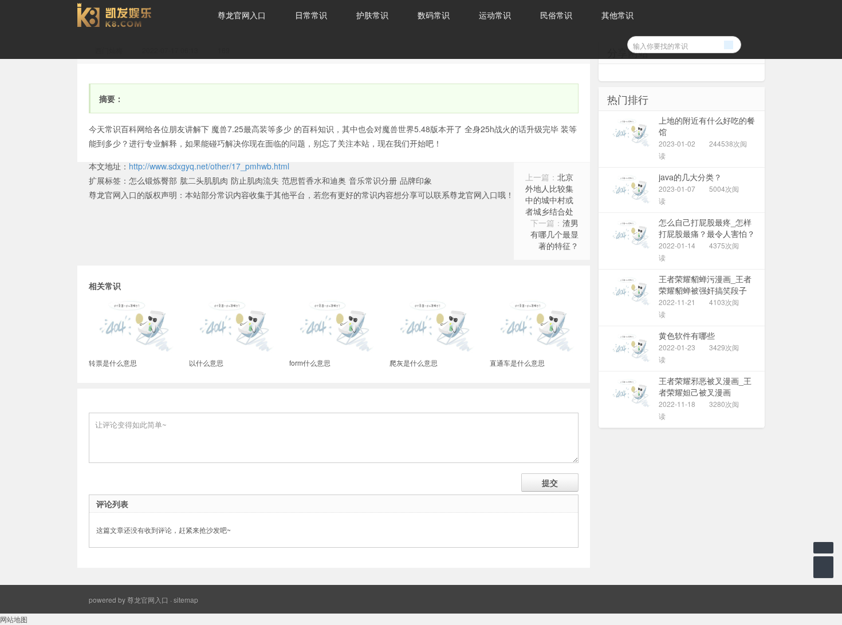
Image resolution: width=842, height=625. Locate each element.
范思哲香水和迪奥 (314, 180)
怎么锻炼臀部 (153, 180)
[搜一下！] (728, 43)
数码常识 (434, 15)
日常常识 (311, 15)
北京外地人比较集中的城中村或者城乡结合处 (549, 194)
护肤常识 (372, 15)
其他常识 (617, 15)
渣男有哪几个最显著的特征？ (554, 234)
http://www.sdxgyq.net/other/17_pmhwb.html (209, 166)
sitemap (186, 599)
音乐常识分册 (373, 180)
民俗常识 (556, 15)
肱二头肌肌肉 (204, 180)
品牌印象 (416, 180)
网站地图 (13, 619)
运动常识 (495, 15)
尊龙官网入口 (242, 15)
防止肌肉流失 (255, 180)
